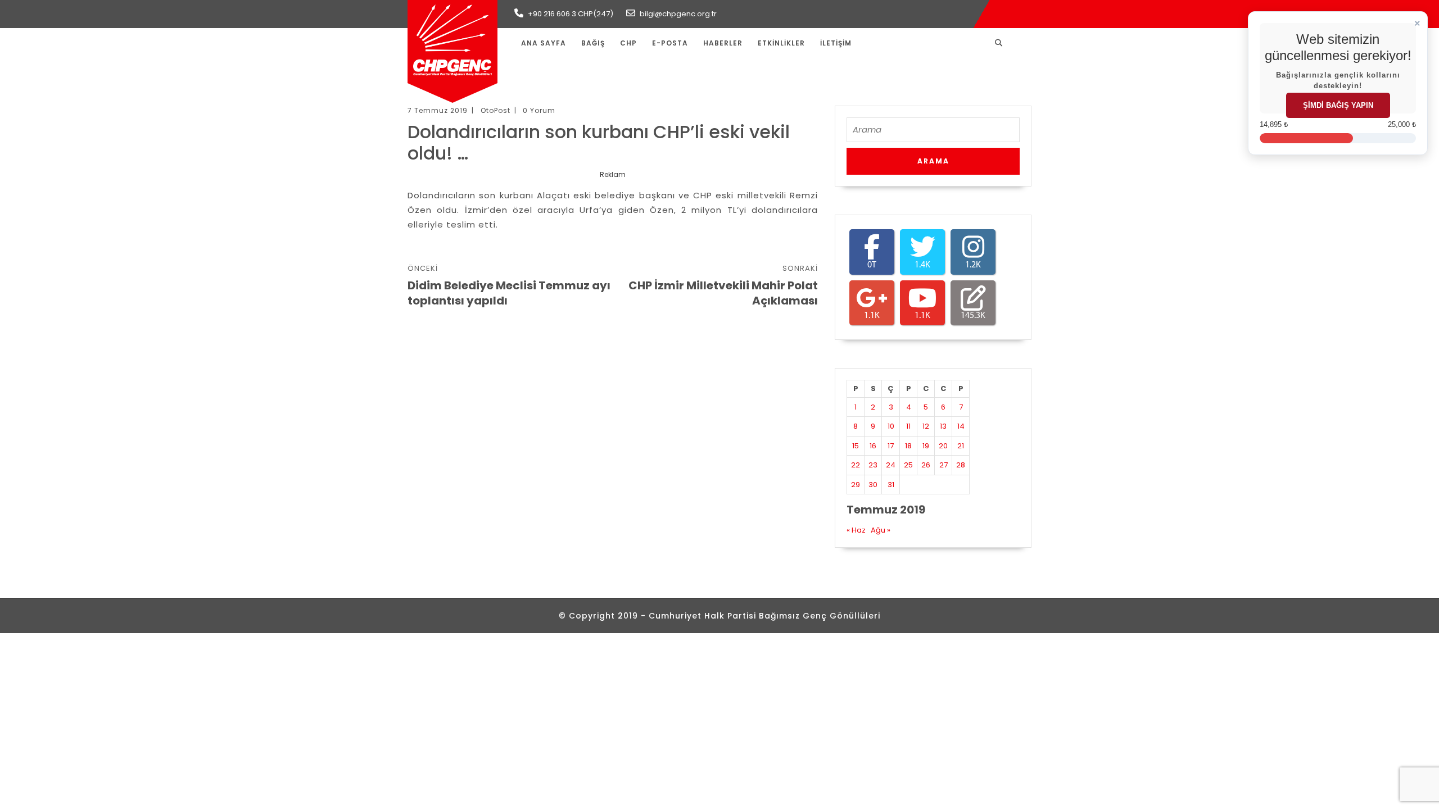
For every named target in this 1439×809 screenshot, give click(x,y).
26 (925, 465)
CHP (628, 43)
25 (908, 465)
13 (943, 426)
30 (872, 484)
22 (855, 465)
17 (891, 445)
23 (872, 465)
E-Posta (670, 43)
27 (943, 465)
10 (891, 426)
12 (925, 426)
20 (943, 445)
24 (890, 465)
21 (960, 445)
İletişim (836, 43)
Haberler (723, 43)
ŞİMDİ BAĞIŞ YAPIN (1338, 105)
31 (891, 484)
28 (960, 465)
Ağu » (880, 530)
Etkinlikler (781, 43)
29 (855, 484)
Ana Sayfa (543, 43)
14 (961, 426)
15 (855, 445)
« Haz (856, 530)
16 (873, 445)
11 (908, 426)
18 (908, 445)
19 (925, 445)
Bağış (593, 43)
